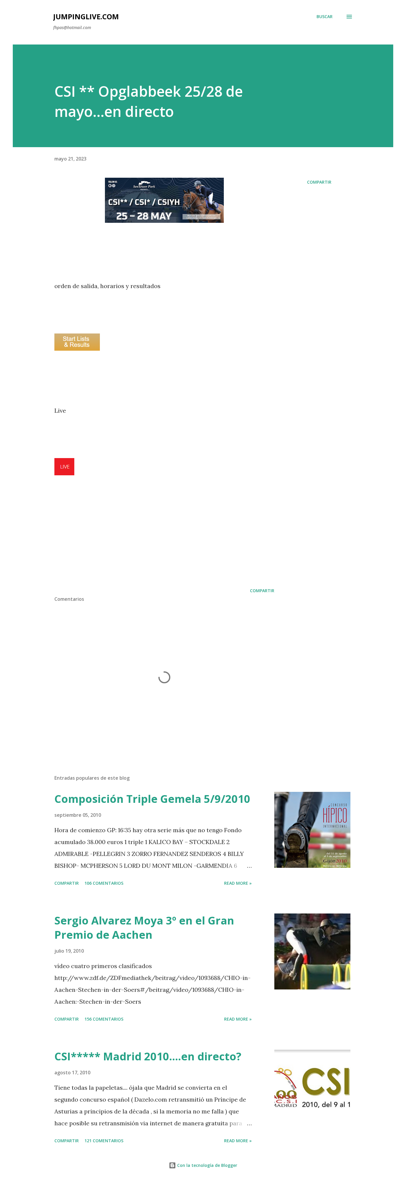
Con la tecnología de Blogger (206, 1165)
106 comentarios (103, 883)
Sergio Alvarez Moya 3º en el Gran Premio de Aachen (144, 927)
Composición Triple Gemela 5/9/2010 (152, 799)
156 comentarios (103, 1019)
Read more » (238, 883)
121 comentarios (103, 1140)
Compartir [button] (319, 182)
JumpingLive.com (86, 16)
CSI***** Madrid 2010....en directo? (147, 1056)
